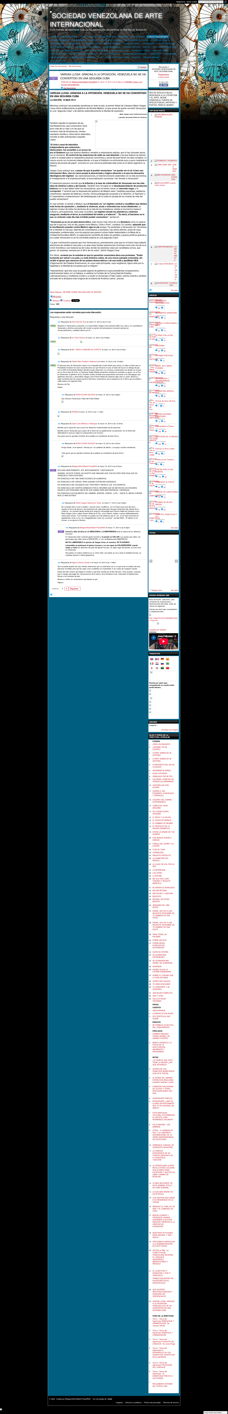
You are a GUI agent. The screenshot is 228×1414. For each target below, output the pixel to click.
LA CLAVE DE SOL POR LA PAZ (163, 865)
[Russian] (162, 663)
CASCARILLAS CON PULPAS (161, 786)
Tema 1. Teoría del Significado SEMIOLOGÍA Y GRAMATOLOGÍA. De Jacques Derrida (163, 1322)
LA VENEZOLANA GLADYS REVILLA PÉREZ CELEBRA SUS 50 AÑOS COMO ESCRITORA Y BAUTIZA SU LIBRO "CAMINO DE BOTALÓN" (164, 1171)
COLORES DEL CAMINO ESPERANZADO (162, 800)
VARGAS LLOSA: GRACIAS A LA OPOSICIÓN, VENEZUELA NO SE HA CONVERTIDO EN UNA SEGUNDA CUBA (163, 1305)
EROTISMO (160, 345)
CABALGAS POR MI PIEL (163, 776)
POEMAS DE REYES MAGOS (163, 503)
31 (159, 340)
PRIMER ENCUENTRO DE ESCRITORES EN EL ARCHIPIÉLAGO (163, 1280)
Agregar (143, 67)
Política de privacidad (152, 1402)
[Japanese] (151, 667)
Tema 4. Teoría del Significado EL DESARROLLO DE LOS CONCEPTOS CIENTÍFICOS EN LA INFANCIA (164, 1352)
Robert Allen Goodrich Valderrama (85, 361)
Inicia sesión (164, 77)
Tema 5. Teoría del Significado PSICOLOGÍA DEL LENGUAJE (162, 1364)
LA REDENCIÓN (159, 870)
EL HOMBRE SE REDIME (163, 823)
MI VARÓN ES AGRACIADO (164, 887)
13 (159, 421)
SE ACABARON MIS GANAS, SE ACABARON (162, 961)
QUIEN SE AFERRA (160, 952)
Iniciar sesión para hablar (213, 1412)
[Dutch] (157, 663)
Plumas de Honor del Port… (166, 401)
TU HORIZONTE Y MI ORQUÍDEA (161, 988)
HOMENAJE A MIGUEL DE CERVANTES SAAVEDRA (163, 1146)
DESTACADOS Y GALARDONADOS (162, 379)
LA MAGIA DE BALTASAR (163, 1013)
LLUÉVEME (157, 876)
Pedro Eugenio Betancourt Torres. (89, 503)
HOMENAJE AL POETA (164, 482)
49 (159, 509)
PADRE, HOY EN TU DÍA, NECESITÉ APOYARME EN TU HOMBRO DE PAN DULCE (163, 914)
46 (159, 487)
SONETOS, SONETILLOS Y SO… (166, 515)
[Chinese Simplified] (167, 667)
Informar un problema (133, 1402)
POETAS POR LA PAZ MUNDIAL (164, 470)
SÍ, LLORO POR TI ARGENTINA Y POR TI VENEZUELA (162, 1273)
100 (159, 444)
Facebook (67, 300)
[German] (162, 658)
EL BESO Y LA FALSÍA (162, 817)
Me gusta (57, 296)
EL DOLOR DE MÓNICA (162, 820)
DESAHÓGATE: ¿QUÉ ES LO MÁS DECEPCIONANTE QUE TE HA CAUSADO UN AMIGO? (163, 1104)
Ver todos (174, 290)
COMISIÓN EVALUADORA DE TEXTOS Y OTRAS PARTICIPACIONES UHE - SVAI (163, 1089)
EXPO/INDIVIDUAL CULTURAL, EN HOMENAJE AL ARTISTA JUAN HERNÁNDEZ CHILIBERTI (164, 1116)
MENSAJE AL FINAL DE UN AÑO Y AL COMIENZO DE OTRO (164, 1208)
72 (159, 318)
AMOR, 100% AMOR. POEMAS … (163, 367)
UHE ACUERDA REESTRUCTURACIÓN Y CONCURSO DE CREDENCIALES (162, 1292)
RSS (51, 595)
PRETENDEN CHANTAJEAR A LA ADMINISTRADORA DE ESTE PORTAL (164, 1243)
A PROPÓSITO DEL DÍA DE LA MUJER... (164, 765)
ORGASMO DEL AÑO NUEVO (161, 906)
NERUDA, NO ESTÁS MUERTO (161, 900)
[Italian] (151, 663)
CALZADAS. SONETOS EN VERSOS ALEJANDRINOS (163, 780)
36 (159, 351)
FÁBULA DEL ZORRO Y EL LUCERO (163, 844)
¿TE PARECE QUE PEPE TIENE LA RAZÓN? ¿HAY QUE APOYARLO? (163, 1062)
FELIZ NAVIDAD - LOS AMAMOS (161, 1125)
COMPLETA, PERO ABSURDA (160, 806)
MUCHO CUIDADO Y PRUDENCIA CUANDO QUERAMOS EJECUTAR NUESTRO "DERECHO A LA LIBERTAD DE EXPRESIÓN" (164, 1221)
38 (159, 373)
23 (159, 330)
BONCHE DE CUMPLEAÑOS (166, 492)
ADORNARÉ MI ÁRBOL (162, 770)
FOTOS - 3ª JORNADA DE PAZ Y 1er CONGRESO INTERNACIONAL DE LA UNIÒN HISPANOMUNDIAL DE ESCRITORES (163, 1135)
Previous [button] (150, 561)
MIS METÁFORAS (160, 890)
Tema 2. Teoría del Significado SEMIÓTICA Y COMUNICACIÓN (163, 1332)
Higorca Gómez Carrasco (81, 562)
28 (164, 351)
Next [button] (176, 561)
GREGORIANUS (159, 1010)
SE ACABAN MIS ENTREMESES (159, 956)
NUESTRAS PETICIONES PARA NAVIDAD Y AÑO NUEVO (163, 1234)
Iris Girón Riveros (78, 337)
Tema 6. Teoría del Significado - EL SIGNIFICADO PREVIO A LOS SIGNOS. (163, 1374)
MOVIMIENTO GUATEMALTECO (162, 301)
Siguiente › (74, 588)
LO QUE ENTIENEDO (176, 271)
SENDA (75, 411)
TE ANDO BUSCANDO (161, 984)
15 (164, 330)
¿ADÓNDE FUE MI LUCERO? (160, 748)
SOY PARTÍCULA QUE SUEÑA (161, 1017)
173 (159, 477)
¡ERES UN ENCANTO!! (161, 744)
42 (164, 373)
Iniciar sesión (192, 2)
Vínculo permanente (59, 322)
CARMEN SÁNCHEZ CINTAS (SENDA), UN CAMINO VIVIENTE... (161, 1036)
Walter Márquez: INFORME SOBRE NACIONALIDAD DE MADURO (75, 292)
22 (164, 396)
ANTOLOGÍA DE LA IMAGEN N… (166, 437)
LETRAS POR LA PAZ (164, 335)
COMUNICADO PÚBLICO (162, 1098)
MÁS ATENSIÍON (174, 177)
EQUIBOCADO (173, 284)
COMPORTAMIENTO (175, 253)
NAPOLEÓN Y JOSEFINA (163, 893)
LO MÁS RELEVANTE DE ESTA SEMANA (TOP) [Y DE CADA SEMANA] (163, 1185)
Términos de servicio (171, 1402)
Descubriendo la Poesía (164, 426)
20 (164, 386)
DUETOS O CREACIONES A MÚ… (166, 324)
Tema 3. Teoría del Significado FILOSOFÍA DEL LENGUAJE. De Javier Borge (164, 1341)
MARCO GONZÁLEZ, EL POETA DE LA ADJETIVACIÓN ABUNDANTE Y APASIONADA (162, 1047)
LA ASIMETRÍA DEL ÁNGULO (160, 859)
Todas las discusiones (58, 66)
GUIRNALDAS (158, 852)
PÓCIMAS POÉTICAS (164, 355)
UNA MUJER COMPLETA (162, 993)
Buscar (225, 2)
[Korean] (157, 667)
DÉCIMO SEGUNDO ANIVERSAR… (163, 415)
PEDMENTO (172, 160)
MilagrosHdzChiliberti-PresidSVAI (84, 82)
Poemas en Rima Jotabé (164, 448)
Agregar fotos (157, 590)
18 (164, 497)
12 (159, 497)
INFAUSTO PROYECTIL (162, 855)
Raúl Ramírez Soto (79, 321)
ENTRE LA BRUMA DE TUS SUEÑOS (164, 833)
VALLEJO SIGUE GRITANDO (159, 999)
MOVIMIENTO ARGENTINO (166, 313)
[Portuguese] (167, 663)
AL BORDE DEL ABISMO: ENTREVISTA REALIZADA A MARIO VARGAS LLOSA (163, 1079)
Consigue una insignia (169, 729)
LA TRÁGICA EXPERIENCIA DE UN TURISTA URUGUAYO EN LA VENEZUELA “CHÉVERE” (163, 1155)
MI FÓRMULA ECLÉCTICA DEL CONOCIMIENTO (163, 1026)
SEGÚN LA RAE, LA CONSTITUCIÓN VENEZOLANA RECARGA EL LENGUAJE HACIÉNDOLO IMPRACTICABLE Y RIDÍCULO (163, 1257)
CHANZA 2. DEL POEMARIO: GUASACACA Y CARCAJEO (163, 793)
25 (159, 308)
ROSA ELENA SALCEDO (86, 394)
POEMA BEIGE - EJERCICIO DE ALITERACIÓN (159, 945)
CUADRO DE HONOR (157, 630)
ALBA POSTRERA (160, 773)
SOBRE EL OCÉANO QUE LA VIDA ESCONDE (163, 976)
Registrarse (180, 2)
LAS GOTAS (157, 873)
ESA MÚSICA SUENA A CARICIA (162, 838)
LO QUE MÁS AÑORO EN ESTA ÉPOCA (163, 1193)
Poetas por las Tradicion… (165, 459)
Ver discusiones (70, 88)
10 (164, 318)
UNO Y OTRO (158, 996)
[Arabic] (162, 667)
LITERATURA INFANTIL (164, 391)
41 (165, 444)
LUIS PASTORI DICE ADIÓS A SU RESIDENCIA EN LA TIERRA (164, 1199)
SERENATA (157, 966)
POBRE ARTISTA (159, 940)
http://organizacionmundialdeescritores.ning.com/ (163, 619)
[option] (164, 561)
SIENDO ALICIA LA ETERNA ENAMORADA (162, 970)
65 (159, 386)
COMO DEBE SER (174, 168)
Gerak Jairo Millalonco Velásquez (84, 423)
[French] (157, 658)
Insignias (119, 1402)
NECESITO (157, 896)
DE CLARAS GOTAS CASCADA (161, 812)
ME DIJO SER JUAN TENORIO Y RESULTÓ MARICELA (161, 880)
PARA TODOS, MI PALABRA (160, 935)
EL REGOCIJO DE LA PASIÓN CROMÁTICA (161, 827)
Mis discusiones (75, 66)
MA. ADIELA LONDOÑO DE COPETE (86, 349)
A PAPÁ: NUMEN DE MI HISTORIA (162, 754)
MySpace (56, 300)
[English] (151, 658)
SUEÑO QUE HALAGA (161, 981)
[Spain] (167, 658)
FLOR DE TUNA (159, 849)
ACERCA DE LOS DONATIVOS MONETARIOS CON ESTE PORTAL (163, 1071)
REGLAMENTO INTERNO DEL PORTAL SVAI (163, 1385)
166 (159, 431)
